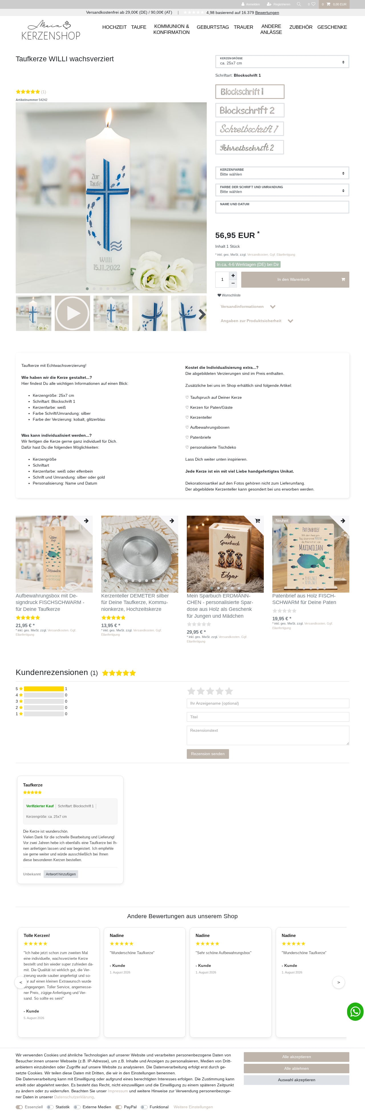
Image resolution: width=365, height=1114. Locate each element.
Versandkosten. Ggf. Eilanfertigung (270, 254)
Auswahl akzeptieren (296, 1080)
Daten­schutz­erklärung (74, 1097)
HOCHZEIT (114, 27)
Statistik (63, 1107)
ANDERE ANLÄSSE (271, 29)
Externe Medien (97, 1107)
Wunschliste (231, 295)
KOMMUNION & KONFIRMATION (171, 29)
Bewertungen (267, 12)
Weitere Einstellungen (193, 1107)
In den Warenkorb (293, 279)
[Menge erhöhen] (233, 276)
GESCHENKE (332, 27)
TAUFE (138, 27)
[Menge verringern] (233, 284)
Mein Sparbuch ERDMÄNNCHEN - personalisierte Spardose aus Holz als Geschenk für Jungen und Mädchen (220, 606)
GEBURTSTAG (213, 27)
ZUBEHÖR (301, 27)
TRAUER (243, 27)
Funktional (159, 1107)
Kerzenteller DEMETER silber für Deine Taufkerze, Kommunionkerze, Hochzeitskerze (135, 602)
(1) (43, 92)
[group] (54, 554)
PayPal (130, 1107)
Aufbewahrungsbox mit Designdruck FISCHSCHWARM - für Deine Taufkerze (50, 602)
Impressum (118, 1091)
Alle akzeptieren (296, 1056)
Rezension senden (208, 753)
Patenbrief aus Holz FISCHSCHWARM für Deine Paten (304, 599)
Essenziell (34, 1107)
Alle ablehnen (296, 1068)
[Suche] (299, 4)
